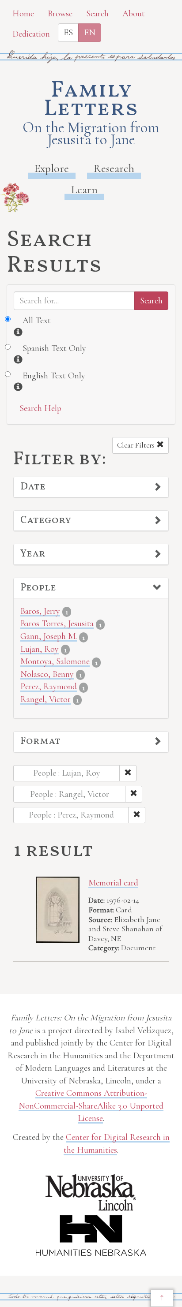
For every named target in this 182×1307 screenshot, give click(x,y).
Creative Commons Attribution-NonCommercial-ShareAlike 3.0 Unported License (91, 1106)
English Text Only (54, 375)
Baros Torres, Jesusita (57, 623)
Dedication (31, 34)
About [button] (133, 13)
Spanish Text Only (54, 348)
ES (68, 32)
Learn (84, 189)
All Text (37, 320)
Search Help (40, 408)
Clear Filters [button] (136, 445)
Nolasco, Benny (47, 674)
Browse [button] (60, 13)
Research (114, 168)
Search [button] (97, 13)
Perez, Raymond (48, 686)
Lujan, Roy (39, 649)
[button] (91, 487)
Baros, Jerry (40, 611)
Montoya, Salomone (55, 661)
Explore (51, 168)
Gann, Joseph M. (48, 636)
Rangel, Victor (45, 699)
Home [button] (23, 13)
